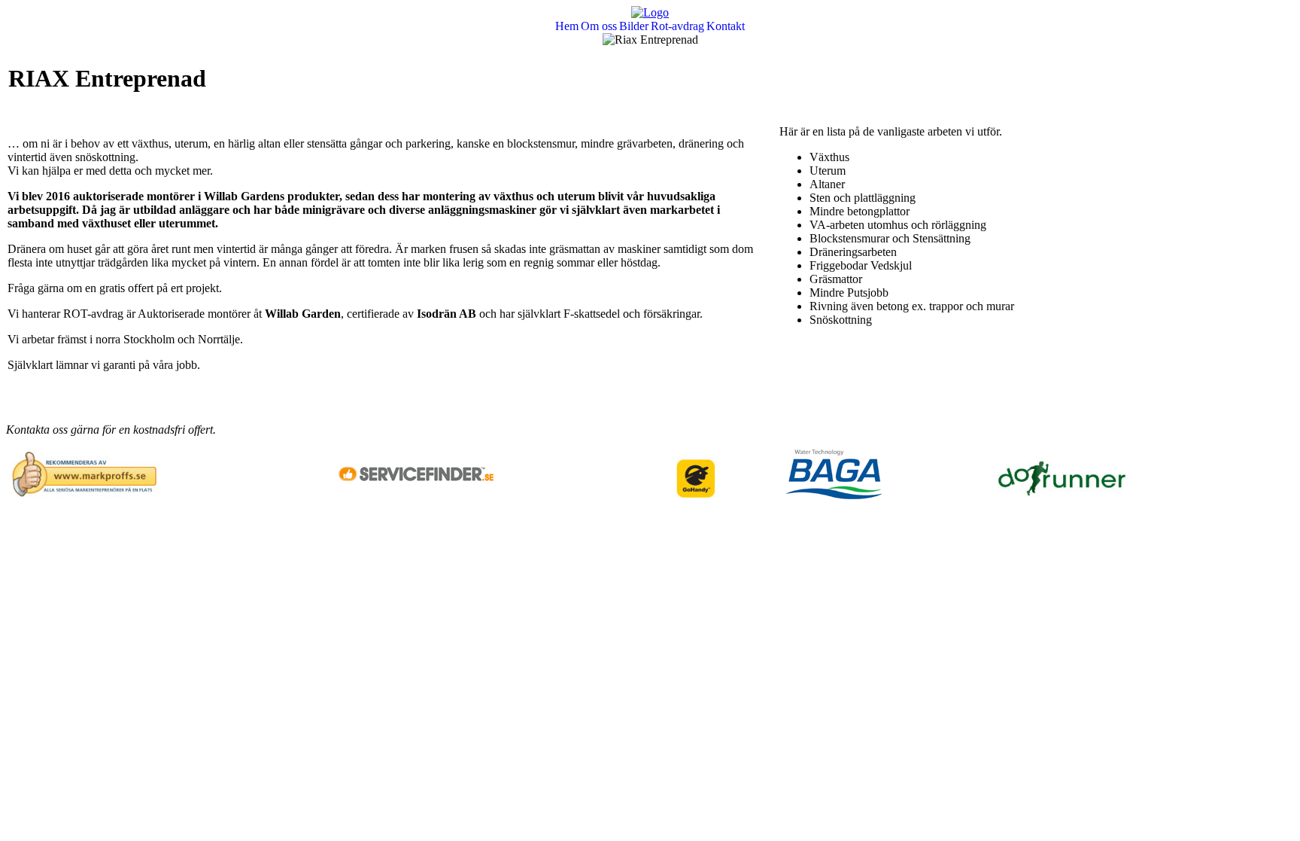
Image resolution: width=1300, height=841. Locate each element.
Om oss (599, 26)
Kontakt (725, 26)
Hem (567, 26)
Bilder (633, 26)
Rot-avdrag (677, 26)
